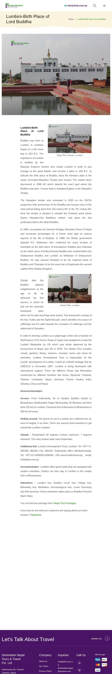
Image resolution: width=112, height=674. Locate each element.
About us (43, 661)
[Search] (94, 5)
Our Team (43, 666)
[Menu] (104, 6)
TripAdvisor (35, 515)
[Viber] (79, 670)
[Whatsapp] (79, 663)
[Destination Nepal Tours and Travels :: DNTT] (14, 5)
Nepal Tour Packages (65, 503)
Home (71, 19)
